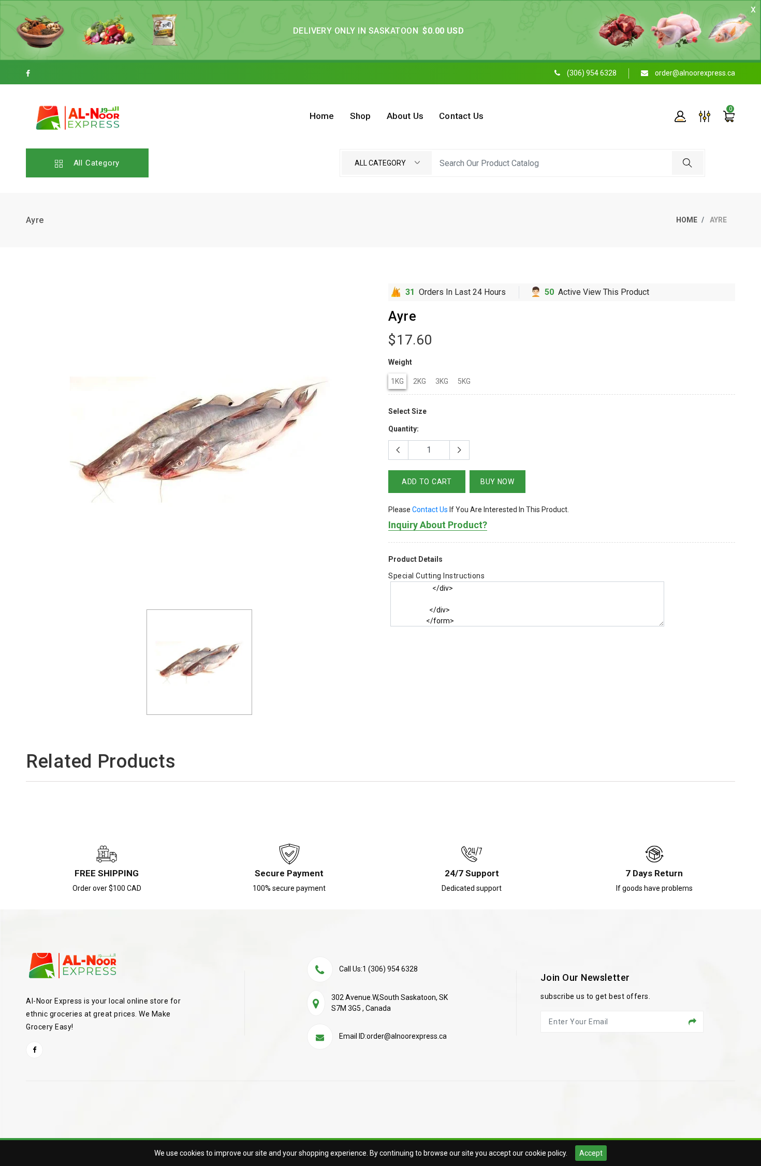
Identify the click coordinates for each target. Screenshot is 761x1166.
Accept (591, 1153)
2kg (419, 381)
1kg (397, 381)
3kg (441, 381)
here (530, 667)
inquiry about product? (437, 524)
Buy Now (497, 481)
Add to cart (427, 481)
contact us (430, 509)
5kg (464, 381)
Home (686, 220)
